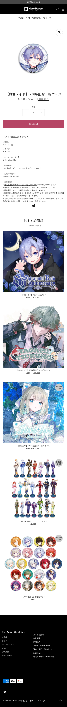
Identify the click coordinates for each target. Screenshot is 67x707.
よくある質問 (38, 635)
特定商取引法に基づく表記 (43, 656)
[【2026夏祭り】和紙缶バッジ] (33, 563)
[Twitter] (34, 207)
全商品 (4, 637)
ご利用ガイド (7, 652)
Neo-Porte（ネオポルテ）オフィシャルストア (27, 701)
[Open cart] (62, 9)
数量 (33, 107)
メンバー (5, 648)
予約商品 (14, 137)
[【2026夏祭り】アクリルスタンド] (33, 488)
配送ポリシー (38, 653)
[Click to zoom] (59, 32)
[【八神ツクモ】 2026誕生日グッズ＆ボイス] (33, 337)
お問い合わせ (7, 655)
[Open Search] (57, 9)
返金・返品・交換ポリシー (43, 649)
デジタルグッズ (8, 644)
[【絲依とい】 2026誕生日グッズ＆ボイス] (33, 412)
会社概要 (36, 638)
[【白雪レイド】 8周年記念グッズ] (33, 261)
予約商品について (33, 2)
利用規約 (36, 642)
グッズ (4, 641)
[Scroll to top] (61, 701)
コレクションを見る (33, 225)
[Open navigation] (9, 9)
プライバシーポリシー (41, 645)
